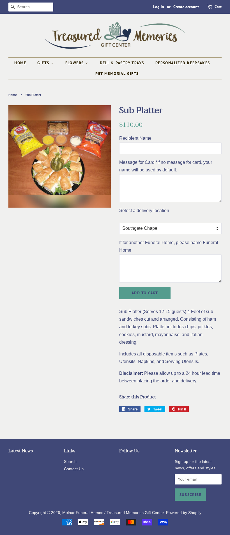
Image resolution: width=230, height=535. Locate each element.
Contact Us (74, 469)
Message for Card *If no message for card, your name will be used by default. (165, 166)
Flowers (75, 62)
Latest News (20, 450)
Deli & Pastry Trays (122, 62)
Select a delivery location (144, 210)
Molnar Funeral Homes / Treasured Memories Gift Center (113, 513)
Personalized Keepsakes (182, 62)
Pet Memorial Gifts (117, 73)
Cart (218, 6)
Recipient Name (135, 138)
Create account (186, 6)
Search (70, 462)
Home (20, 62)
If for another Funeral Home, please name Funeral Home (168, 246)
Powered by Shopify (183, 513)
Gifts (43, 62)
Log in (158, 6)
